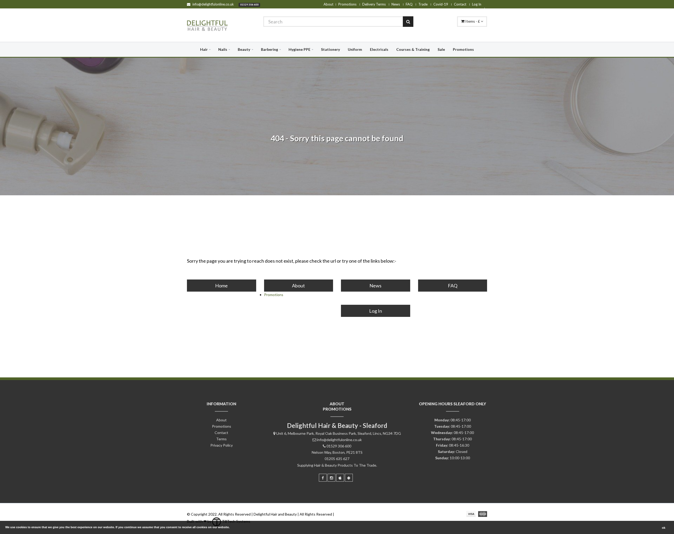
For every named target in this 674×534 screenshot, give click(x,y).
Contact (460, 4)
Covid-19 (440, 4)
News (395, 4)
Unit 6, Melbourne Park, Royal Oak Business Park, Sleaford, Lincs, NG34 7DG (338, 433)
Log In (476, 4)
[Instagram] (331, 478)
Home (221, 285)
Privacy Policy (221, 445)
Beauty (244, 49)
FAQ (409, 4)
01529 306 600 (249, 4)
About (328, 4)
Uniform (355, 49)
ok (663, 527)
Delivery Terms (374, 4)
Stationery (330, 49)
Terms (221, 439)
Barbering (269, 49)
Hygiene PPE (299, 49)
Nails (222, 49)
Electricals (379, 49)
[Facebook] (323, 478)
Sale (441, 49)
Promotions (347, 4)
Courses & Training (413, 49)
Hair (204, 49)
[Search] (408, 21)
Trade (423, 4)
